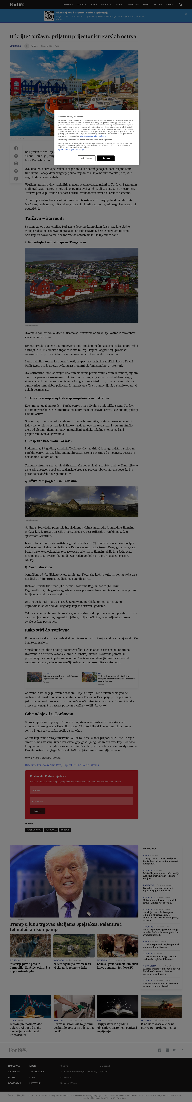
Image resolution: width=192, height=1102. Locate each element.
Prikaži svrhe (86, 158)
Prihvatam (106, 158)
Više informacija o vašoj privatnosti (93, 136)
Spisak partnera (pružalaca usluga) (71, 150)
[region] (96, 137)
